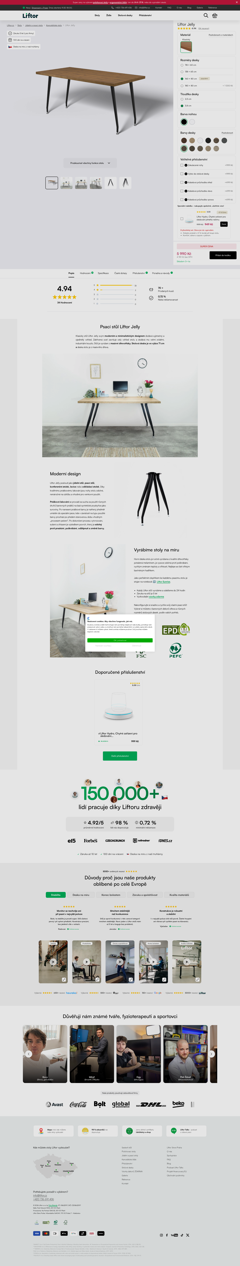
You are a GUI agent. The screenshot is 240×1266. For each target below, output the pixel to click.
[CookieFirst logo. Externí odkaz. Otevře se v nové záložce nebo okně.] (88, 618)
